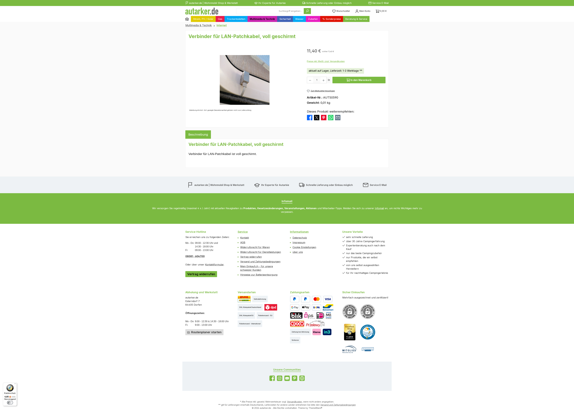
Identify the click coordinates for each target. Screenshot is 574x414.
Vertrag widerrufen (201, 274)
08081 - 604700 (195, 256)
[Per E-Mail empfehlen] (337, 117)
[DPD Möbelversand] (270, 307)
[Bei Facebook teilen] (309, 117)
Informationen (299, 231)
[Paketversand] (244, 299)
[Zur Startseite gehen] (201, 11)
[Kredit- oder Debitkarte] (322, 299)
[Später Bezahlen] (305, 299)
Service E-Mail (380, 2)
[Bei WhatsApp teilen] (330, 117)
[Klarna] (316, 332)
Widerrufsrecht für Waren (255, 247)
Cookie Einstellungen (304, 247)
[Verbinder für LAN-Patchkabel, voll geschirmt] (245, 80)
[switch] (10, 402)
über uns (298, 252)
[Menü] (15, 384)
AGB (242, 242)
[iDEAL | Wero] (320, 315)
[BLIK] (296, 315)
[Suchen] (307, 11)
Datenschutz (300, 237)
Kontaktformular (214, 264)
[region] (245, 80)
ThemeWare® (315, 408)
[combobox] (270, 11)
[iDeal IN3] (327, 332)
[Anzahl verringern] (310, 80)
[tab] (198, 134)
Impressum (299, 242)
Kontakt (244, 237)
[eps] (309, 315)
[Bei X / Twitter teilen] (316, 117)
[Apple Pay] (305, 307)
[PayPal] (294, 299)
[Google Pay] (294, 307)
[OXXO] (297, 323)
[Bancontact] (328, 307)
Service (243, 231)
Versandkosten (294, 401)
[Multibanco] (328, 315)
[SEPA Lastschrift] (316, 307)
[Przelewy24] (315, 323)
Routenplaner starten (206, 332)
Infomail (379, 208)
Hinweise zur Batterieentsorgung (258, 274)
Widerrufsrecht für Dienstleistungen (260, 252)
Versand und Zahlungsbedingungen (260, 261)
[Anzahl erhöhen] (323, 80)
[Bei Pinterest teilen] (323, 117)
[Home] (188, 19)
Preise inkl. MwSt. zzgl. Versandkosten (326, 61)
